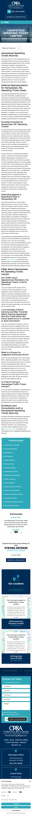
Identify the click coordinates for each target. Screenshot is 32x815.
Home (6, 740)
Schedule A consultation (16, 17)
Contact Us (16, 745)
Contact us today (10, 429)
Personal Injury (9, 464)
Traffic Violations (10, 479)
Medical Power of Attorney (13, 486)
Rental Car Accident (11, 498)
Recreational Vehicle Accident (14, 502)
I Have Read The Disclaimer (12, 714)
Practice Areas (21, 740)
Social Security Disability (12, 475)
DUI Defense (8, 452)
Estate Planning (10, 460)
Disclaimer (5, 712)
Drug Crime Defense (11, 449)
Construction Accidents (12, 445)
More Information (15, 621)
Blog (12, 740)
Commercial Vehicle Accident (14, 494)
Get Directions (16, 625)
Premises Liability (10, 468)
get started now (16, 590)
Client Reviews (12, 742)
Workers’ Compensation (12, 490)
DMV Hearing (9, 456)
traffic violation (11, 259)
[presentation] (11, 532)
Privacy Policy (13, 712)
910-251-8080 (18, 11)
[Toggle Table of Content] (18, 48)
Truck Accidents (10, 483)
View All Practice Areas (12, 505)
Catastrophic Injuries (11, 471)
